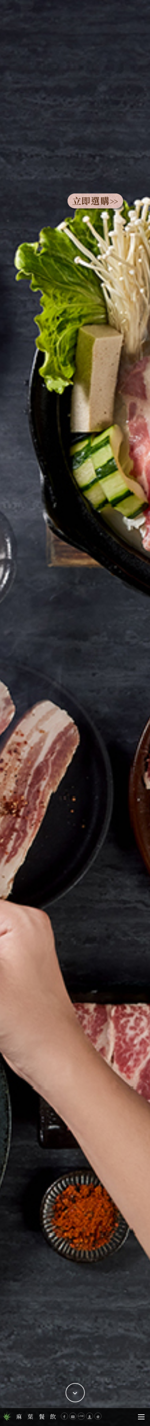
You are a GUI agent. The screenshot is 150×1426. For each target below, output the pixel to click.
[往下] (75, 1392)
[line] (81, 1416)
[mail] (72, 1416)
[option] (75, 713)
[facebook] (64, 1416)
